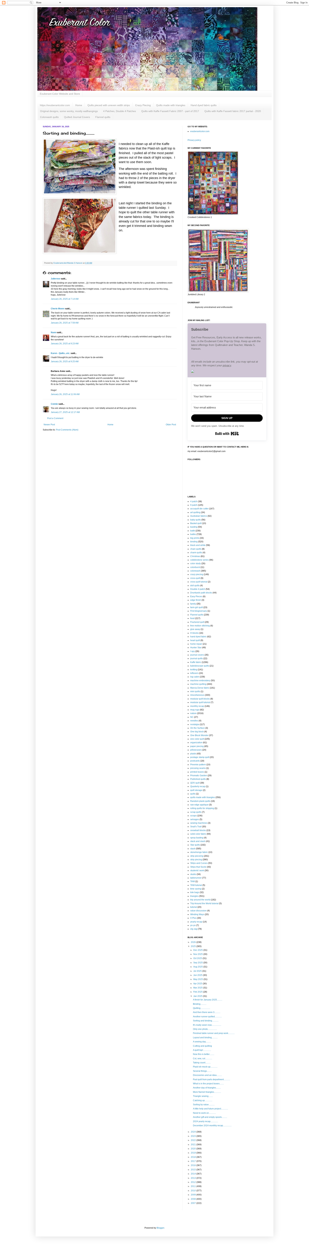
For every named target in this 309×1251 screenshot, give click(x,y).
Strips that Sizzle (198, 867)
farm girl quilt (196, 607)
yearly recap (196, 922)
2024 (193, 1132)
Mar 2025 (198, 987)
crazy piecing (196, 574)
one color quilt (197, 739)
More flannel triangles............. (207, 1092)
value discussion (198, 910)
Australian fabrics (198, 516)
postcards (195, 761)
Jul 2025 (197, 971)
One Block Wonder (199, 735)
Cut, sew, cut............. (202, 1058)
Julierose (55, 278)
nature (193, 713)
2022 (193, 1140)
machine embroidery (200, 680)
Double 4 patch (197, 589)
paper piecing (197, 746)
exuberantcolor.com (199, 131)
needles (194, 720)
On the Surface (197, 728)
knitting (193, 669)
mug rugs (194, 709)
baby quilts (195, 520)
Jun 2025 (198, 975)
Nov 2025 (198, 954)
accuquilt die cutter (199, 508)
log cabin (194, 677)
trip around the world (200, 899)
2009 (193, 1194)
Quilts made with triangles (170, 105)
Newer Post (49, 424)
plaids (193, 753)
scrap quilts (195, 812)
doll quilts (195, 585)
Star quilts (195, 845)
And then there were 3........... (206, 1012)
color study (195, 563)
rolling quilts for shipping (202, 808)
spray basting (196, 837)
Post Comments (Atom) (67, 430)
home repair (196, 644)
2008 (193, 1199)
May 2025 (198, 979)
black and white (197, 545)
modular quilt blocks (200, 699)
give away (195, 629)
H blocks (194, 633)
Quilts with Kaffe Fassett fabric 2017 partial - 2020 (232, 111)
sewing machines (198, 823)
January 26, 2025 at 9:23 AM (65, 343)
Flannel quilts (102, 117)
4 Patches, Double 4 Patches (119, 111)
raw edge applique (199, 804)
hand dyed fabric (198, 636)
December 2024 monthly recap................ (212, 1125)
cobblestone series (199, 560)
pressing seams (198, 768)
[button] (227, 372)
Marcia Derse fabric (199, 688)
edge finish (195, 600)
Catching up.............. (202, 1100)
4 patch (193, 501)
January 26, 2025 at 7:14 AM (65, 299)
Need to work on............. (204, 1113)
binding (194, 541)
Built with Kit (227, 433)
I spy (192, 651)
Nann (53, 332)
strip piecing (196, 859)
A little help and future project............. (210, 1108)
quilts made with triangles (202, 797)
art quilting (195, 512)
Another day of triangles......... (207, 1087)
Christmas (195, 556)
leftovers (194, 673)
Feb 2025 (198, 992)
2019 (193, 1153)
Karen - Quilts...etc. (60, 353)
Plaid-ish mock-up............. (205, 1067)
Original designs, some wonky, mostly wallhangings (69, 111)
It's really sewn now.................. (207, 1025)
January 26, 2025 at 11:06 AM (65, 394)
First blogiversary (198, 611)
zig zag (193, 929)
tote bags (194, 892)
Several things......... (202, 1071)
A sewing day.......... (202, 1041)
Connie (54, 404)
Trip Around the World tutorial (204, 903)
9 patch (193, 505)
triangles (194, 896)
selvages (194, 819)
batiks (193, 534)
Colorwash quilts (49, 117)
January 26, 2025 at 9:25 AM (65, 361)
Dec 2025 (198, 950)
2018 (193, 1157)
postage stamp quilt (199, 757)
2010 (193, 1190)
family (193, 604)
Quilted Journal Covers (77, 117)
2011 (193, 1186)
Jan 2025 (198, 996)
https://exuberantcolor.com (55, 105)
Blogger (160, 1228)
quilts (192, 794)
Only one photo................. (205, 1029)
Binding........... (199, 1004)
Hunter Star (195, 647)
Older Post (171, 424)
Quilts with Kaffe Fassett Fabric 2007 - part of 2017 (170, 111)
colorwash (195, 571)
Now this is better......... (203, 1054)
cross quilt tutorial (198, 582)
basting (193, 527)
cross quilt (195, 578)
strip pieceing (196, 856)
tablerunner (196, 878)
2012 (193, 1182)
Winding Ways (197, 914)
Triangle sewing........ (203, 1096)
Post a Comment (55, 418)
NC (191, 717)
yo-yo (193, 925)
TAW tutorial (196, 885)
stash (192, 848)
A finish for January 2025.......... (207, 999)
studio (193, 874)
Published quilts (198, 779)
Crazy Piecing (143, 105)
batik (192, 530)
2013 (193, 1178)
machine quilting (198, 684)
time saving (195, 889)
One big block (197, 731)
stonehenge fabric (199, 852)
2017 (193, 1161)
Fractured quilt (197, 622)
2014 (193, 1173)
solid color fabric (198, 834)
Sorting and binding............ (206, 1020)
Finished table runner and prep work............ (214, 1033)
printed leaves (197, 772)
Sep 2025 (198, 962)
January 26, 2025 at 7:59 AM (65, 323)
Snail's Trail (196, 826)
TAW (192, 881)
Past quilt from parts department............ (211, 1079)
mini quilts (195, 691)
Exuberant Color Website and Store (60, 93)
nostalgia (194, 724)
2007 (193, 1203)
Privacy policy (194, 140)
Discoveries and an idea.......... (207, 1075)
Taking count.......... (202, 1062)
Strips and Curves (199, 863)
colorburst (195, 567)
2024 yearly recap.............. (205, 1121)
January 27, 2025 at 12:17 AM (65, 412)
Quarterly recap (197, 786)
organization (196, 742)
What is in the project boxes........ (208, 1083)
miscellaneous (197, 695)
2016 (193, 1165)
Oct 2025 (198, 958)
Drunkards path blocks (201, 592)
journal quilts (196, 658)
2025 (193, 946)
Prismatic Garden (198, 775)
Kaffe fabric (195, 662)
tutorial (193, 907)
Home (78, 105)
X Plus (193, 918)
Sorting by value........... (204, 1104)
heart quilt (195, 640)
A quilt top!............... (202, 1050)
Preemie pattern (198, 764)
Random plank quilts (200, 801)
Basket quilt (196, 523)
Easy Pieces (196, 596)
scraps (193, 815)
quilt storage (196, 790)
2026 (193, 942)
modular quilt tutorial (200, 702)
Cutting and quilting (202, 1046)
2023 (193, 1136)
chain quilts (195, 549)
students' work (197, 870)
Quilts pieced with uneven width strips (108, 105)
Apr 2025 (198, 983)
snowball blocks (198, 830)
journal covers (197, 655)
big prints (194, 538)
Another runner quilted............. (207, 1016)
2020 (193, 1148)
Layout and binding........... (205, 1037)
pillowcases (196, 750)
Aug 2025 (198, 966)
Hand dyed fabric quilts (204, 105)
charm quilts (196, 552)
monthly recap (197, 706)
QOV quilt (195, 783)
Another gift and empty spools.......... (210, 1117)
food (192, 618)
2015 (193, 1169)
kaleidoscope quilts (199, 666)
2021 (193, 1144)
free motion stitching (200, 625)
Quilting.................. (201, 1008)
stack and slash (197, 841)
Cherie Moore (58, 308)
